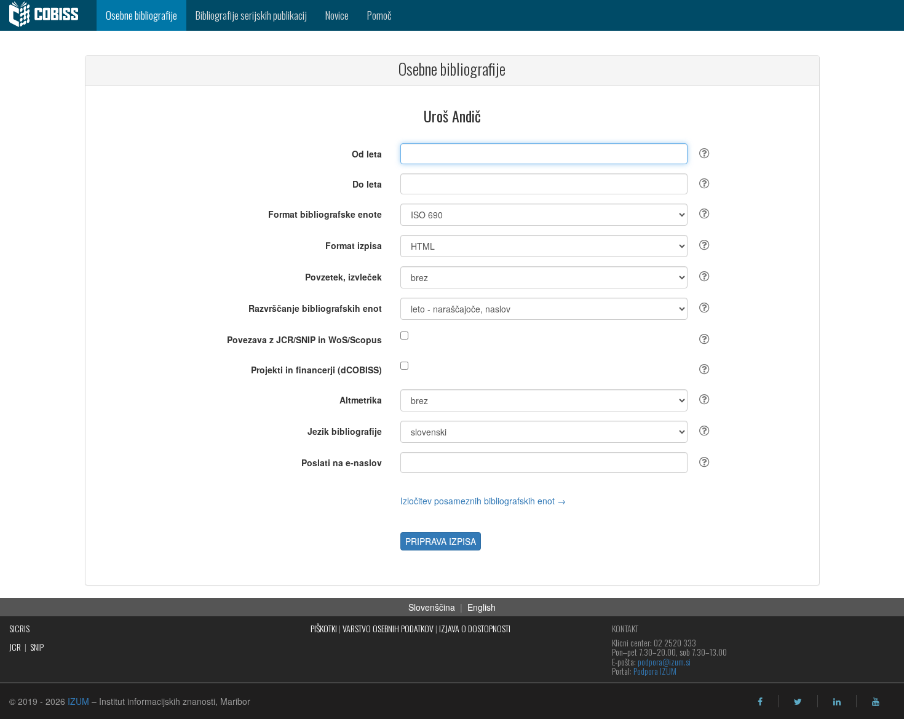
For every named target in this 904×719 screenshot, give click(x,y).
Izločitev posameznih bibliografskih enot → (483, 501)
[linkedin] (837, 701)
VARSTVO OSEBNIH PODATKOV (388, 628)
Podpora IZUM (654, 670)
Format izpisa (353, 245)
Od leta (367, 154)
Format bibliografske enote (325, 214)
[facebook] (760, 701)
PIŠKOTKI (324, 628)
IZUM (78, 701)
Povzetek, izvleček (343, 277)
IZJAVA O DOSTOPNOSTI (474, 628)
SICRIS (19, 628)
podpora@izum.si (664, 661)
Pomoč (379, 15)
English (481, 607)
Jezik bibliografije (344, 431)
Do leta (367, 184)
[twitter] (798, 701)
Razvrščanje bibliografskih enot (315, 308)
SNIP (37, 646)
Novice (337, 15)
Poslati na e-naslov (341, 462)
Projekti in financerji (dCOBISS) (316, 369)
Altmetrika (360, 400)
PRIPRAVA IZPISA (440, 541)
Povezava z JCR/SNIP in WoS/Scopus (304, 339)
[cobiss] (48, 15)
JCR (15, 646)
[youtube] (875, 701)
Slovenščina (431, 607)
